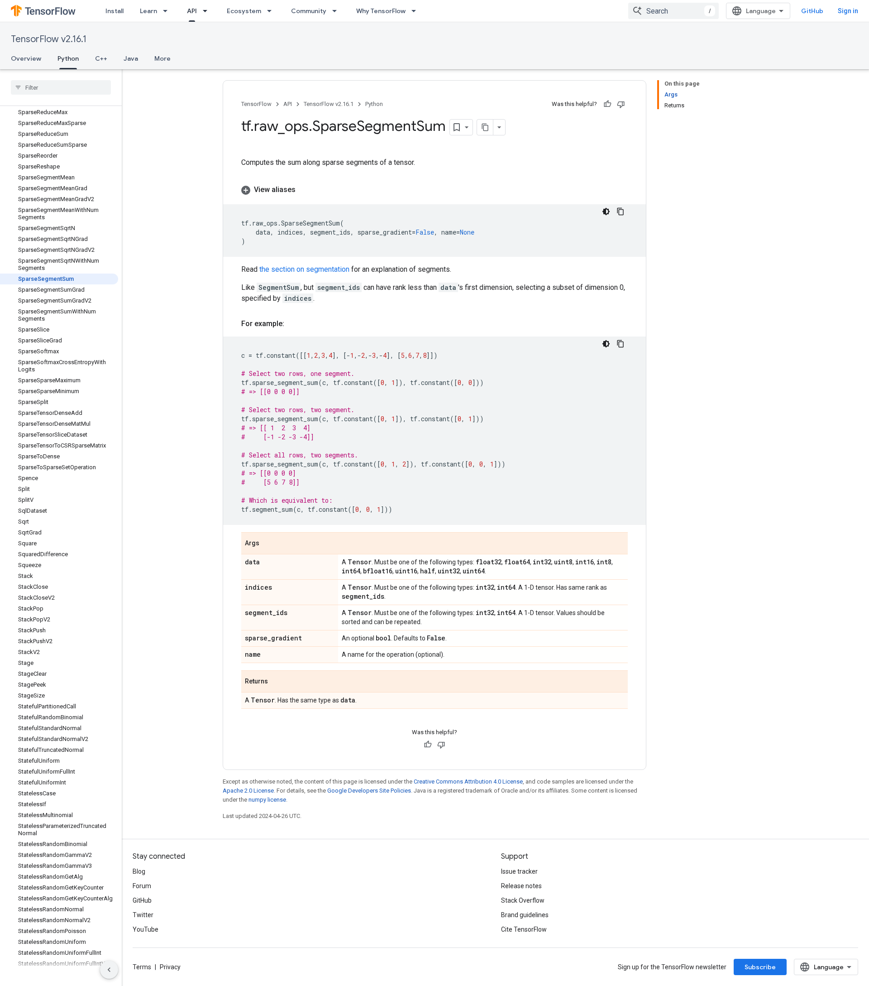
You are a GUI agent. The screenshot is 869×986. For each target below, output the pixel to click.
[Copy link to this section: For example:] (293, 323)
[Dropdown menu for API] (208, 11)
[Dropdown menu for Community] (337, 11)
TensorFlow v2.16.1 (48, 39)
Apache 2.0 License (248, 790)
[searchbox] (61, 87)
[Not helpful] (621, 104)
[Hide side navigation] (109, 970)
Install (114, 11)
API (192, 11)
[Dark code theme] (606, 211)
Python (68, 58)
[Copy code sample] (620, 211)
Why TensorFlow (381, 11)
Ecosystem (244, 11)
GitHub (812, 11)
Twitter (143, 915)
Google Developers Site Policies (369, 790)
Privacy (170, 967)
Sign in (848, 10)
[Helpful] (607, 104)
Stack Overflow (522, 900)
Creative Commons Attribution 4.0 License (468, 781)
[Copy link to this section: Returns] (277, 682)
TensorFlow (256, 104)
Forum (142, 886)
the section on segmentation (304, 269)
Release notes (521, 886)
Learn (148, 11)
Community (308, 11)
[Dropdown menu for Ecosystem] (272, 11)
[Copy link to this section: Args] (268, 544)
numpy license (267, 799)
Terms (142, 967)
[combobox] (673, 11)
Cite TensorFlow (524, 929)
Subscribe (760, 967)
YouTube (145, 929)
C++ (101, 58)
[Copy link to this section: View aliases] (305, 189)
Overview (26, 58)
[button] (434, 189)
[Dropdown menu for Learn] (168, 11)
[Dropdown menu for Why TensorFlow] (416, 11)
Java (131, 58)
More (162, 58)
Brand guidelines (525, 915)
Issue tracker (519, 871)
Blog (139, 871)
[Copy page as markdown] (485, 127)
